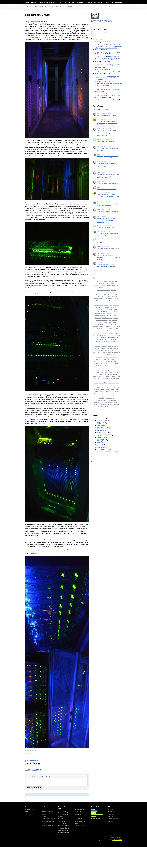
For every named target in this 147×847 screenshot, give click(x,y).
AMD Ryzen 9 (115, 285)
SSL (106, 372)
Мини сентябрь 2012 (113, 818)
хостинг (116, 404)
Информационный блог (47, 811)
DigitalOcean (98, 309)
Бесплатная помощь (77, 2)
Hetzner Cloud (112, 322)
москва (110, 395)
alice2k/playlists (107, 20)
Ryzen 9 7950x (98, 363)
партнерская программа (102, 400)
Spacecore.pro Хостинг (102, 446)
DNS (104, 309)
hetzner (105, 322)
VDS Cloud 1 (61, 816)
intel (105, 331)
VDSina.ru (114, 376)
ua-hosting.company (31, 750)
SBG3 (110, 363)
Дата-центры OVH (101, 419)
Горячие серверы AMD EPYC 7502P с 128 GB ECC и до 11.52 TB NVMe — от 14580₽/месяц (108, 196)
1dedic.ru (98, 281)
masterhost (109, 341)
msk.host (97, 346)
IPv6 (111, 331)
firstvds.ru (110, 316)
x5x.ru (112, 380)
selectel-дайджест (106, 365)
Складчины (29, 6)
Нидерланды (116, 395)
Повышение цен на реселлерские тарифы (108, 183)
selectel (98, 366)
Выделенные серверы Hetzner (33, 762)
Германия (107, 389)
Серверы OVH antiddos (63, 828)
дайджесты (113, 22)
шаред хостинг (112, 406)
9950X (115, 281)
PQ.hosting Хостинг (101, 441)
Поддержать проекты (97, 462)
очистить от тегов (50, 776)
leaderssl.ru (96, 337)
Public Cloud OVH (113, 357)
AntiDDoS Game (99, 292)
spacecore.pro (106, 370)
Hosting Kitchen (30, 2)
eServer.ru (115, 309)
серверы (116, 402)
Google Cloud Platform (102, 320)
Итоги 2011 (110, 821)
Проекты (58, 6)
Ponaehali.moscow (100, 354)
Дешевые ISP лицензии (64, 825)
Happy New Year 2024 (113, 71)
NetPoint (109, 348)
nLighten (98, 350)
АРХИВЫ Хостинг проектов (48, 818)
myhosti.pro (115, 346)
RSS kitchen (102, 22)
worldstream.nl (106, 381)
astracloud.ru (107, 292)
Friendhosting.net (107, 318)
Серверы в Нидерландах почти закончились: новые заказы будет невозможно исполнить (107, 65)
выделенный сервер (98, 389)
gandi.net (115, 318)
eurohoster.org (107, 311)
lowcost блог (78, 814)
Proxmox (106, 357)
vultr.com (99, 379)
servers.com (111, 368)
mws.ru (109, 346)
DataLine (106, 305)
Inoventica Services (97, 331)
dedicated (107, 307)
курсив (30, 776)
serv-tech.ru (115, 365)
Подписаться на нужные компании (47, 2)
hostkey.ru (102, 326)
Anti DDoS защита (109, 287)
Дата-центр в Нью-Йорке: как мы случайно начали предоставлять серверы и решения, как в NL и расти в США (108, 58)
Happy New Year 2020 (113, 52)
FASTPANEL (115, 311)
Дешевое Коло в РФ (63, 830)
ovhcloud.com (97, 352)
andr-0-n (99, 238)
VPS (94, 379)
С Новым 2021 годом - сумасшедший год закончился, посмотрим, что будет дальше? (107, 77)
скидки (100, 404)
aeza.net (107, 283)
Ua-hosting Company (30, 18)
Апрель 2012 (111, 820)
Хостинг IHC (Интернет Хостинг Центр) (106, 451)
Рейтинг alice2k (45, 813)
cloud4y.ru (116, 298)
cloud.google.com (98, 298)
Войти (107, 2)
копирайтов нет (118, 836)
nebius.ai (103, 348)
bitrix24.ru (104, 296)
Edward (98, 119)
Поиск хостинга (78, 818)
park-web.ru (117, 352)
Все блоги (95, 454)
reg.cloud (96, 361)
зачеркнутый (32, 776)
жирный (28, 776)
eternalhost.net (98, 311)
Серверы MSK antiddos (63, 832)
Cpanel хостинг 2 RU (63, 814)
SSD (103, 372)
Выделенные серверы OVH (32, 760)
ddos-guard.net (99, 307)
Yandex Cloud (100, 425)
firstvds (116, 313)
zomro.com (111, 383)
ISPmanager (116, 331)
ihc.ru (118, 326)
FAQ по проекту (98, 2)
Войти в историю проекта (48, 821)
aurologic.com (99, 294)
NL (117, 348)
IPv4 (108, 331)
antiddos (113, 290)
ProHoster (115, 354)
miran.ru (115, 343)
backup (115, 294)
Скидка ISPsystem (38, 6)
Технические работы (108, 404)
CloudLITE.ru (96, 300)
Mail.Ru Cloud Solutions (99, 341)
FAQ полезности (49, 6)
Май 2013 (110, 816)
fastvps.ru (97, 313)
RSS (105, 32)
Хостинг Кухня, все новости (81, 820)
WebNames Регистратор (103, 429)
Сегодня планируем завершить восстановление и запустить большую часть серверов (108, 257)
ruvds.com (116, 361)
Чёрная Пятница (102, 407)
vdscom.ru (108, 376)
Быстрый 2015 (111, 813)
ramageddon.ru (113, 359)
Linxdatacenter (100, 339)
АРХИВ (107, 22)
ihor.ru (98, 328)
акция (117, 383)
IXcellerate (95, 335)
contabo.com (100, 303)
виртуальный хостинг (114, 385)
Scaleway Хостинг (101, 442)
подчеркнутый (34, 776)
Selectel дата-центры (102, 420)
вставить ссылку (44, 776)
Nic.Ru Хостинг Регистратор (104, 436)
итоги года (96, 395)
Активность (67, 2)
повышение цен (113, 400)
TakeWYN (106, 374)
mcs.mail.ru (116, 341)
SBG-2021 (105, 363)
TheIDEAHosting (113, 374)
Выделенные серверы (112, 387)
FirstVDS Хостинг (101, 424)
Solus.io (117, 368)
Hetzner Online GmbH (111, 324)
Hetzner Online (99, 324)
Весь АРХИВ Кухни (96, 818)
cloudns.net (103, 300)
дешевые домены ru (99, 391)
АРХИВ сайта (88, 2)
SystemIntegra (99, 374)
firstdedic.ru (110, 313)
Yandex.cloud (103, 383)
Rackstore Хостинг (101, 437)
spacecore (98, 370)
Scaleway (115, 363)
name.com (97, 348)
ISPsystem (105, 333)
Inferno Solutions (114, 328)
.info (121, 839)
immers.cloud (104, 328)
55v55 (120, 837)
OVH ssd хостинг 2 (62, 823)
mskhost (104, 346)
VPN (119, 376)
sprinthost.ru (98, 372)
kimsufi (111, 335)
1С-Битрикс (105, 281)
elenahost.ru (109, 309)
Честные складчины (63, 827)
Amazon (113, 283)
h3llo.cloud (99, 322)
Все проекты (45, 809)
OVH (109, 350)
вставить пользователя (46, 776)
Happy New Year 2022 (113, 100)
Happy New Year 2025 (113, 95)
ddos (111, 305)
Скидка (95, 404)
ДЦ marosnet (96, 393)
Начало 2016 (111, 811)
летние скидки (103, 395)
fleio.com (116, 315)
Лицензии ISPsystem (102, 432)
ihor (95, 328)
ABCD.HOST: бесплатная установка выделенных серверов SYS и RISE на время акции (107, 122)
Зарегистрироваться (117, 2)
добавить (29, 787)
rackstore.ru (105, 359)
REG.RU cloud (109, 361)
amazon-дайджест (100, 285)
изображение (42, 776)
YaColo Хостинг (100, 439)
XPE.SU (116, 380)
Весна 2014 (111, 814)
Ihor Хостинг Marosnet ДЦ (103, 434)
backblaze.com (108, 294)
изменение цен (115, 393)
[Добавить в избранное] (31, 753)
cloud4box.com (108, 298)
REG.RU (102, 361)
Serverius (105, 368)
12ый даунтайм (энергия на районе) (106, 115)
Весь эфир (95, 270)
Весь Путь (110, 809)
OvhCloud (114, 350)
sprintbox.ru (114, 370)
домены (108, 391)
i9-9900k (113, 326)
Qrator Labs (98, 359)
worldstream (98, 380)
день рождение (115, 389)
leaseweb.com (111, 337)
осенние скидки (110, 398)
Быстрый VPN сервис (80, 809)
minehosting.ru (108, 343)
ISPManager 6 (97, 333)
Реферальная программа (107, 402)
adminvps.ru (101, 283)
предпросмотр (37, 787)
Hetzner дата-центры (102, 427)
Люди (60, 2)
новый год (102, 398)
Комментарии (97, 109)
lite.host (107, 339)
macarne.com (113, 339)
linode (117, 337)
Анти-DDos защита (62, 811)
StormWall (110, 372)
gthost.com (114, 320)
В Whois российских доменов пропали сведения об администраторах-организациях (107, 220)
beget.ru (98, 296)
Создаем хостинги (79, 828)
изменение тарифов (106, 393)
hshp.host (108, 326)
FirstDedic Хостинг (101, 430)
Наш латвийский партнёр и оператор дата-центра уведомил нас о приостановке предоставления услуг (108, 175)
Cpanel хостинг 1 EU (63, 813)
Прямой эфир (98, 106)
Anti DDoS (101, 288)
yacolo (96, 383)
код (40, 776)
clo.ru (109, 296)
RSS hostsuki (94, 22)
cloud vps (114, 296)
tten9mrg (99, 225)
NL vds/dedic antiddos (63, 820)
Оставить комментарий (33, 769)
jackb (98, 139)
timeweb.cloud (97, 376)
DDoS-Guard (116, 305)
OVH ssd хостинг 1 (62, 821)
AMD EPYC (108, 285)
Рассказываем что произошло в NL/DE (107, 227)
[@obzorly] (95, 16)
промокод (97, 402)
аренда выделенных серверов (100, 385)
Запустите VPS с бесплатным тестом (106, 189)
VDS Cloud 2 (61, 818)
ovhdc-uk (105, 352)
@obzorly (99, 20)
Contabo (117, 300)
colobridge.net (110, 300)
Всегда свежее (67, 6)
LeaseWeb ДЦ (100, 444)
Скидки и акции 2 (79, 813)
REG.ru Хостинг (100, 422)
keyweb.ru (106, 335)
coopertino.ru (108, 302)
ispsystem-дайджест (114, 333)
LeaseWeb (103, 337)
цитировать (37, 776)
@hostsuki (94, 20)
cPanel (114, 302)
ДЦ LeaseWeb (114, 391)
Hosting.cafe (78, 816)
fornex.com (98, 318)
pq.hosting (109, 355)
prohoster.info (99, 357)
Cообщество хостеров (47, 820)
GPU (110, 320)
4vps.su (111, 281)
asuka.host (114, 292)
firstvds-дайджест (100, 315)
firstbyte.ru (103, 313)
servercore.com (98, 368)
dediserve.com (114, 307)
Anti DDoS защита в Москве (103, 290)
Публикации (105, 109)
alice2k (28, 753)
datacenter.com (98, 305)
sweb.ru (116, 372)
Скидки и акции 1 (79, 811)
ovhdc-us (110, 352)
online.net (103, 350)
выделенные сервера (99, 387)
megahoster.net (100, 343)
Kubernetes (117, 335)
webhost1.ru (106, 379)
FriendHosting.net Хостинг (103, 449)
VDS (103, 376)
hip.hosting (96, 326)
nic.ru (114, 348)
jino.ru (101, 335)
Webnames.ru (115, 379)
